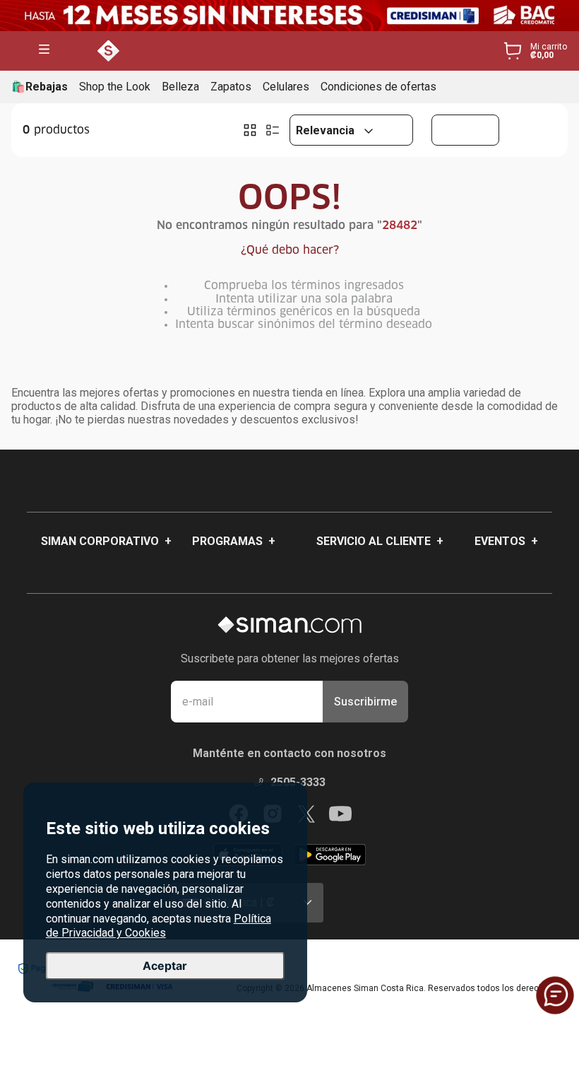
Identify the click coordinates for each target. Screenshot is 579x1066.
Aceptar (165, 966)
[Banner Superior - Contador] (289, 15)
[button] (44, 50)
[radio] (250, 130)
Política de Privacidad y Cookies (158, 926)
